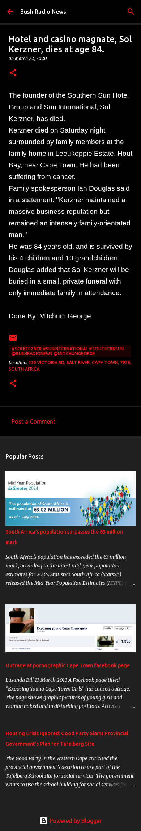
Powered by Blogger (75, 821)
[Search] (131, 11)
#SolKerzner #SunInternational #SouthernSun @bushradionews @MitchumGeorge (68, 351)
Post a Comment (33, 421)
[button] (13, 73)
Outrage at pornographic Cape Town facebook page (67, 665)
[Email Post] (13, 340)
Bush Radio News (43, 11)
